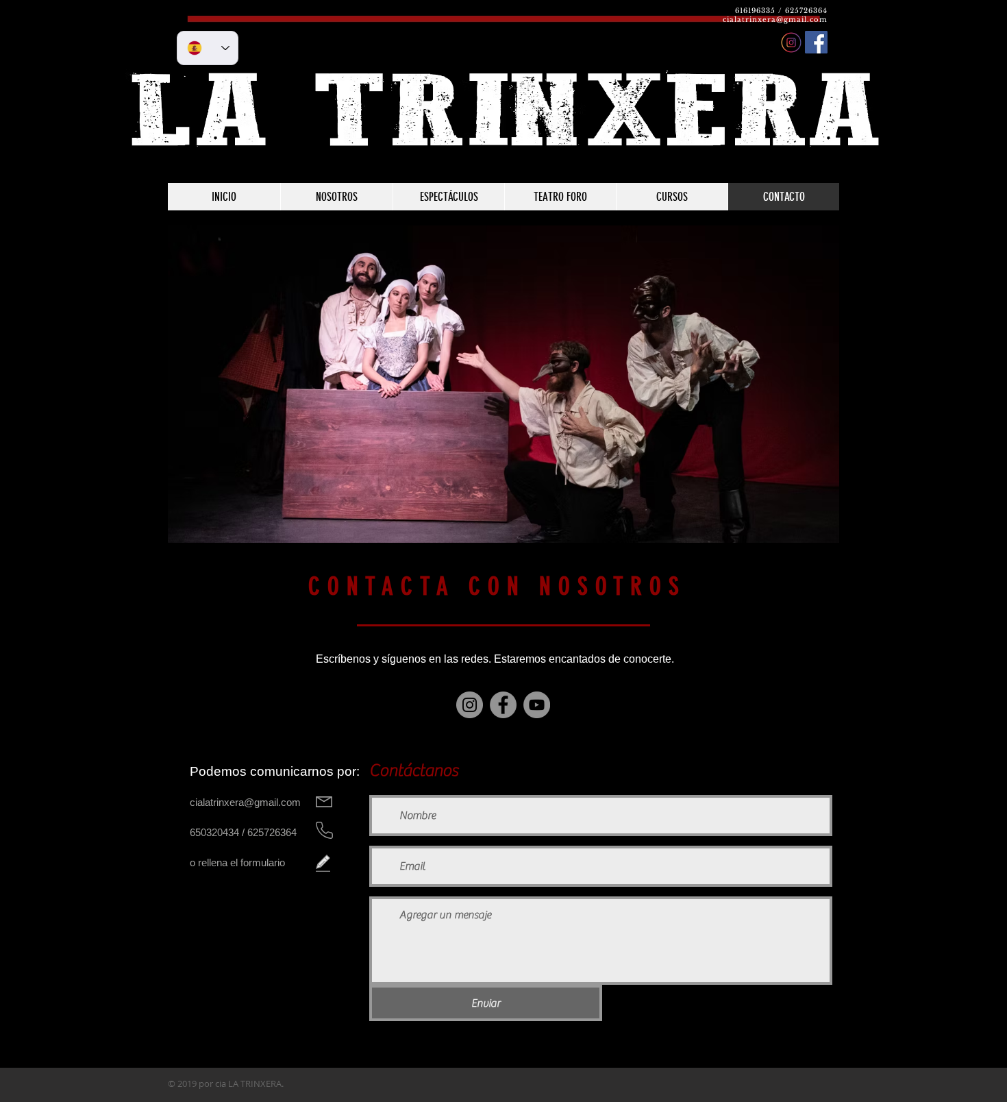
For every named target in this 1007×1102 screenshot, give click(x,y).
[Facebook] (503, 704)
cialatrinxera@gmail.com (775, 19)
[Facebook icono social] (816, 42)
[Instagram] (469, 704)
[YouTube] (536, 704)
